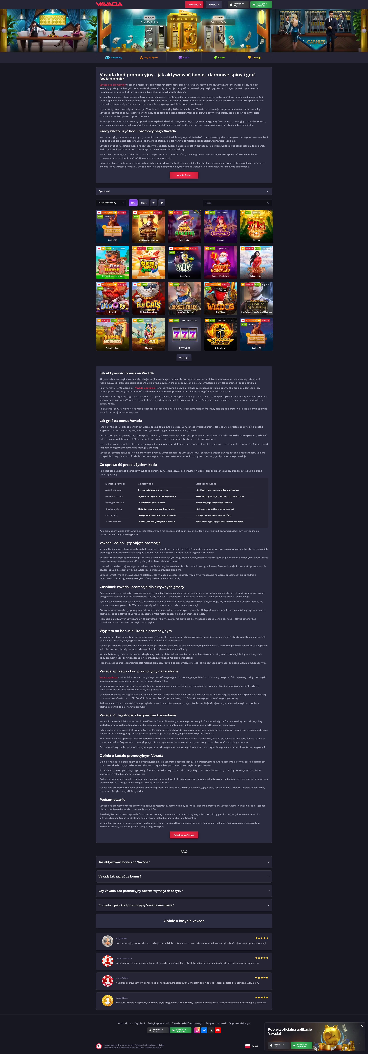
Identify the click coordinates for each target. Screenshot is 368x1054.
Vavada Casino (184, 175)
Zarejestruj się (194, 4)
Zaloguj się (214, 4)
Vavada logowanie (145, 387)
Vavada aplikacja (109, 677)
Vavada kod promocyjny (113, 84)
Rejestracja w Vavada (184, 835)
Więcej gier (184, 357)
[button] (3, 31)
